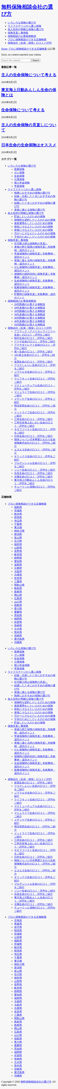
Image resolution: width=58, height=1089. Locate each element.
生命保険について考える (23, 110)
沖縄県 (18, 642)
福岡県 (18, 618)
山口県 (18, 601)
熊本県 (18, 632)
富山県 (18, 537)
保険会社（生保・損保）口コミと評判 (30, 328)
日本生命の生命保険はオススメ (28, 145)
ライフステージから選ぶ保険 (24, 189)
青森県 (18, 923)
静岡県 (18, 557)
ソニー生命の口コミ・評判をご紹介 (34, 469)
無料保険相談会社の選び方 (36, 1081)
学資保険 (19, 186)
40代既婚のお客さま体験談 (29, 317)
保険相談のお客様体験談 (22, 301)
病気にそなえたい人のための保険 (33, 226)
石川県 (18, 541)
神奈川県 (19, 530)
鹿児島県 (19, 639)
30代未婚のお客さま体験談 (29, 314)
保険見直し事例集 (18, 240)
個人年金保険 (22, 182)
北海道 (18, 920)
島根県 (18, 591)
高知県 (18, 615)
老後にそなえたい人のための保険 (33, 230)
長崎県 (18, 625)
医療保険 (19, 169)
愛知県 (18, 561)
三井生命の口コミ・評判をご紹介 (33, 419)
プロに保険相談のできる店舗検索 (27, 503)
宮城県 (18, 933)
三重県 (18, 581)
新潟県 (18, 534)
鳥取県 (18, 588)
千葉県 (18, 524)
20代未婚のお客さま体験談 (29, 307)
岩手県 (18, 927)
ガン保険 (19, 172)
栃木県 (18, 514)
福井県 (18, 544)
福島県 (18, 507)
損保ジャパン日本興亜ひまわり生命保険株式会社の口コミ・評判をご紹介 (34, 443)
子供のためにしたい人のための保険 (34, 236)
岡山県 (18, 595)
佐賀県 (18, 622)
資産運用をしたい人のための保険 (33, 223)
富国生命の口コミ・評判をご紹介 (33, 361)
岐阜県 (18, 554)
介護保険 (19, 179)
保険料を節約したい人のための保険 (34, 219)
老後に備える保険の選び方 (29, 209)
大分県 (18, 628)
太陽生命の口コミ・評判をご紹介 (33, 476)
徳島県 (18, 605)
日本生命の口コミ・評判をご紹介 (33, 436)
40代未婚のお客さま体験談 (29, 321)
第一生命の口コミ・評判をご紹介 (33, 351)
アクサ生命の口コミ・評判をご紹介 (34, 341)
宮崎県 (18, 635)
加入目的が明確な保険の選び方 (26, 213)
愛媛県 (18, 612)
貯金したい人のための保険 (29, 216)
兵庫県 (18, 574)
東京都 (18, 527)
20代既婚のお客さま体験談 (29, 304)
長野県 (18, 551)
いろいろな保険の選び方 (22, 165)
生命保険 (19, 176)
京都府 (18, 568)
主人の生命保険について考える (29, 75)
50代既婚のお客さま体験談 (29, 324)
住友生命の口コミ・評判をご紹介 (33, 473)
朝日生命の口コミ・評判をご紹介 (33, 338)
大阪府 (18, 571)
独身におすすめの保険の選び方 (32, 192)
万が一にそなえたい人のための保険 (34, 233)
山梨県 (18, 547)
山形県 (18, 937)
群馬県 (18, 517)
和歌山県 (19, 585)
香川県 (18, 608)
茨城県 (18, 510)
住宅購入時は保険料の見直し (31, 243)
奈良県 (18, 578)
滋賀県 (18, 564)
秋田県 (18, 930)
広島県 (18, 598)
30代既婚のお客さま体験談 (29, 311)
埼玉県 (18, 520)
